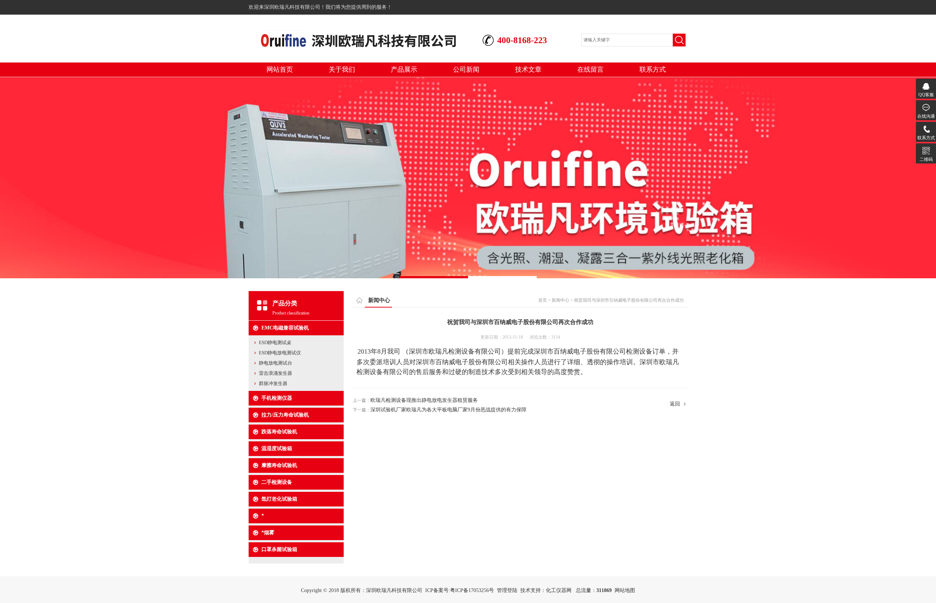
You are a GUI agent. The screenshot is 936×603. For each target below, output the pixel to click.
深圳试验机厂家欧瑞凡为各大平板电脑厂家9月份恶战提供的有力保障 (448, 409)
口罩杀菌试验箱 (279, 549)
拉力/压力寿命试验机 (285, 415)
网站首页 (280, 69)
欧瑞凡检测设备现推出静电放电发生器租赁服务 (424, 400)
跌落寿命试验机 (279, 431)
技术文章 (528, 69)
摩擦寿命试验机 (279, 465)
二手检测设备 (276, 482)
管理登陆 (507, 590)
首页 (542, 300)
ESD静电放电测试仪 (280, 352)
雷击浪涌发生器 (275, 373)
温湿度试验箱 (276, 448)
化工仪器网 (558, 590)
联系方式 (652, 69)
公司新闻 (466, 69)
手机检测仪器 (276, 398)
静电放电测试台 (275, 363)
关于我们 (342, 69)
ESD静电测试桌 (275, 342)
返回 (675, 404)
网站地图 (625, 590)
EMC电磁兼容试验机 (285, 328)
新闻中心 (560, 300)
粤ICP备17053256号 (472, 590)
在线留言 (590, 69)
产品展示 (404, 69)
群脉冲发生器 (273, 383)
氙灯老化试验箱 (279, 499)
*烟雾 (267, 532)
